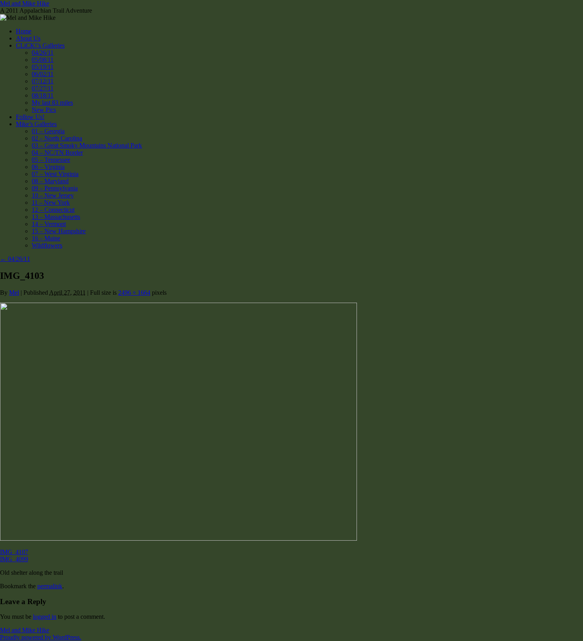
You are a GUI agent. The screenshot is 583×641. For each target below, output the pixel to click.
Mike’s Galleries (36, 124)
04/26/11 (43, 52)
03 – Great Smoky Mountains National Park (87, 145)
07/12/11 (43, 81)
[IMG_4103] (178, 538)
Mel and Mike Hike (24, 3)
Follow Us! (30, 116)
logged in (44, 616)
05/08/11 (43, 59)
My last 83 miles (52, 102)
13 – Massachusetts (56, 216)
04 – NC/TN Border (57, 152)
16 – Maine (46, 238)
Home (23, 31)
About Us (28, 38)
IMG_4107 (14, 552)
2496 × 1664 (134, 292)
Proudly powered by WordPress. (40, 637)
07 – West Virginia (55, 174)
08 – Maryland (50, 181)
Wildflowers (47, 245)
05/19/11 (43, 66)
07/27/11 (43, 88)
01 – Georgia (48, 131)
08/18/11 (43, 95)
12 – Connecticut (53, 209)
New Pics (44, 109)
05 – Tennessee (51, 159)
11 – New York (51, 202)
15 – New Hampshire (59, 231)
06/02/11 (43, 74)
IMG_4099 (14, 559)
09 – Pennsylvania (55, 188)
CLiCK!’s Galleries (40, 45)
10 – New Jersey (53, 195)
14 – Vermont (49, 224)
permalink (49, 586)
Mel (14, 292)
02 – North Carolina (57, 138)
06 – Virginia (48, 166)
